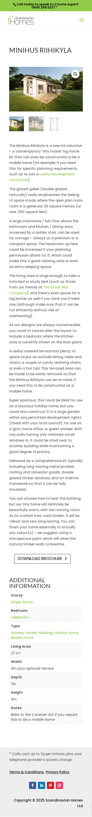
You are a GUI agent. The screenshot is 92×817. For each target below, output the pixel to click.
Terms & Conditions (26, 772)
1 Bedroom (20, 617)
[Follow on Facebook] (32, 785)
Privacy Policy (57, 772)
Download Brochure (40, 558)
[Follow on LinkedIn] (41, 785)
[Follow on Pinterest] (50, 785)
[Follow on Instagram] (59, 785)
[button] (75, 74)
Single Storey (22, 602)
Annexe (17, 632)
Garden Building (38, 632)
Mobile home (22, 637)
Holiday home (66, 632)
